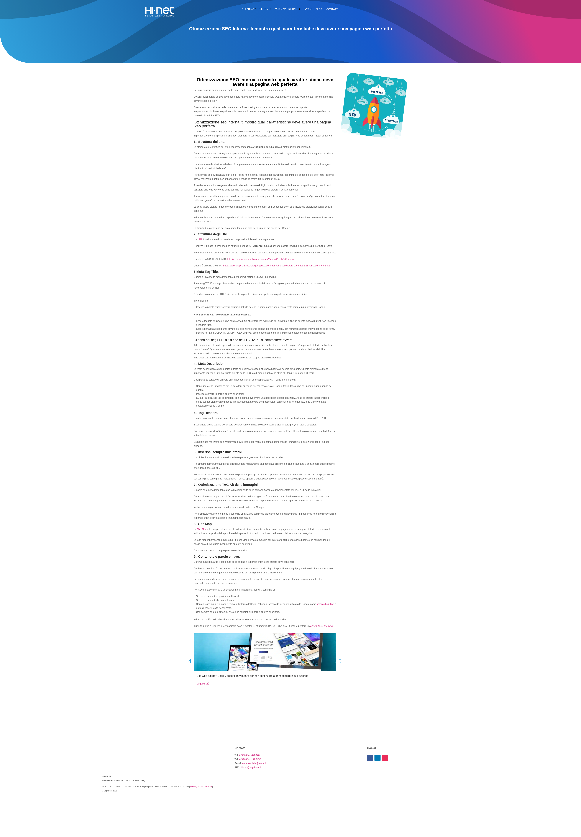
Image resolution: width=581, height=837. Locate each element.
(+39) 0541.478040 (249, 755)
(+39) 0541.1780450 (250, 759)
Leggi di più (203, 683)
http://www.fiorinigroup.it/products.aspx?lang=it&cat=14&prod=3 (261, 259)
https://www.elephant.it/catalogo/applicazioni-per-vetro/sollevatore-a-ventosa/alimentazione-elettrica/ (276, 265)
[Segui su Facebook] (370, 758)
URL (199, 239)
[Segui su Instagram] (385, 758)
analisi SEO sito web (321, 626)
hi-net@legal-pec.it (251, 767)
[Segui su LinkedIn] (377, 758)
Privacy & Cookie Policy (201, 787)
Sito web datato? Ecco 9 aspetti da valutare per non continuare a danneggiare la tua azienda (252, 675)
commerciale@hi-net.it (254, 763)
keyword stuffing (325, 604)
